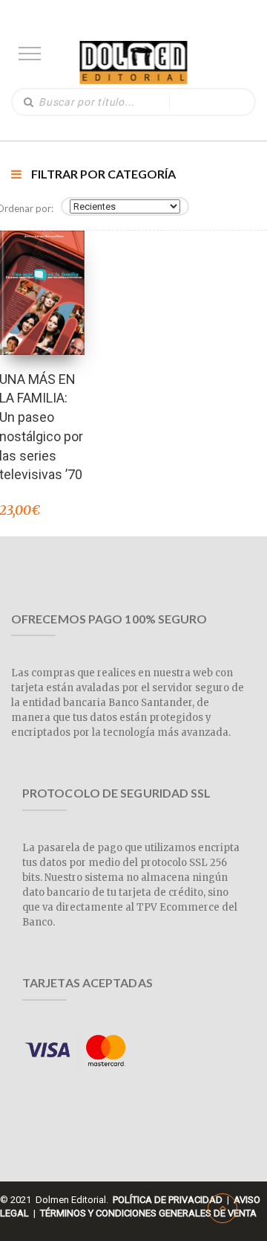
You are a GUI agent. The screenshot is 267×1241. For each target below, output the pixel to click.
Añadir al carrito (41, 272)
